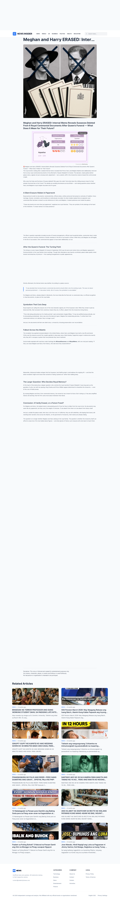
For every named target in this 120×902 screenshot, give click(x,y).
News (38, 33)
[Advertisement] (60, 15)
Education (77, 33)
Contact (71, 877)
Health (69, 33)
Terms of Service (90, 877)
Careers (71, 880)
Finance (55, 886)
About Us (72, 874)
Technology (56, 874)
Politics (62, 33)
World (44, 33)
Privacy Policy (90, 874)
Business (55, 33)
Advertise (72, 883)
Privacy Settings (102, 895)
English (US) (92, 895)
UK (49, 33)
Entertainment (57, 883)
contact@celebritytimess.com (21, 880)
